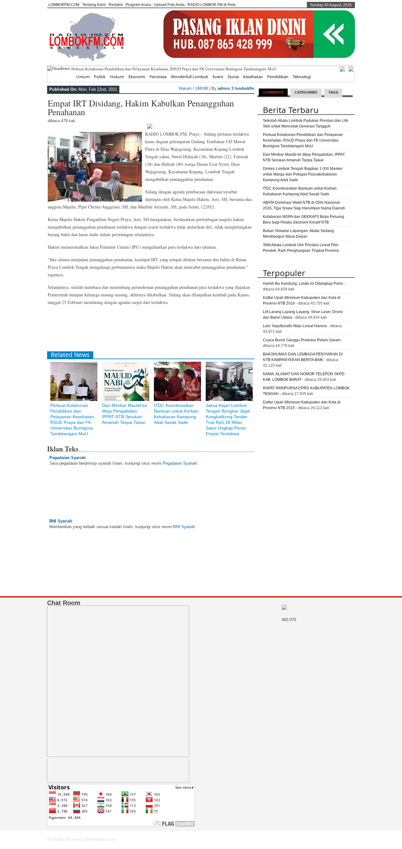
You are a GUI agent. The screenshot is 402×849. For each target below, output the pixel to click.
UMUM (201, 88)
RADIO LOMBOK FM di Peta (211, 5)
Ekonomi (136, 76)
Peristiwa (157, 76)
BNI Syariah (60, 521)
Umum (83, 76)
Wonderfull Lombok (189, 76)
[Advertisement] (161, 331)
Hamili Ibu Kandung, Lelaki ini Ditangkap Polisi (303, 283)
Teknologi (302, 76)
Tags (333, 92)
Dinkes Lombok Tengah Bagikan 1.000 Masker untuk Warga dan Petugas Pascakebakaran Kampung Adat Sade (303, 174)
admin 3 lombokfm (236, 88)
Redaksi (116, 5)
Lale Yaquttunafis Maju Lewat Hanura (295, 326)
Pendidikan (277, 76)
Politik (100, 76)
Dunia (233, 76)
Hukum (117, 76)
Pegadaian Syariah (67, 457)
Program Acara (138, 5)
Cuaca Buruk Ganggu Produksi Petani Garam (301, 340)
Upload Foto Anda (169, 5)
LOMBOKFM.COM (63, 5)
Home (66, 76)
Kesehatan (253, 76)
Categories (306, 92)
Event (218, 76)
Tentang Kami (94, 5)
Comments (273, 92)
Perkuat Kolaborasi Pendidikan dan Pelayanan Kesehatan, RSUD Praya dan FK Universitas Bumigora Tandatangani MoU (173, 69)
